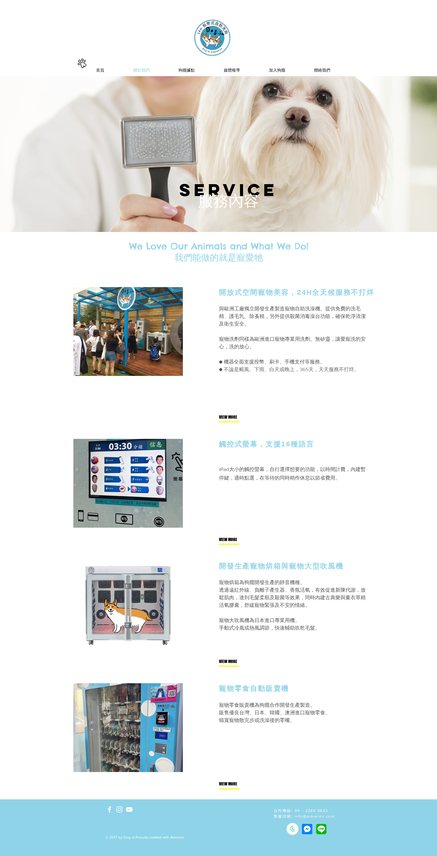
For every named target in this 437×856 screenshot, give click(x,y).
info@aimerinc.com (315, 816)
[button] (277, 70)
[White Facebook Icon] (109, 809)
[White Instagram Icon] (119, 809)
